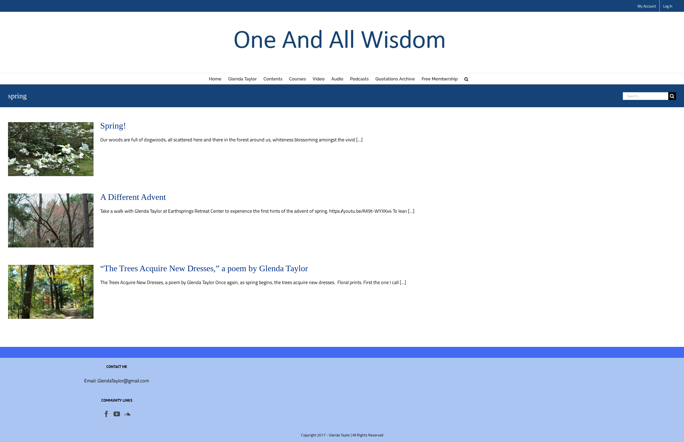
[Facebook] (106, 414)
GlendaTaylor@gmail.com (123, 380)
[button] (466, 78)
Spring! (113, 125)
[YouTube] (117, 414)
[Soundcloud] (127, 414)
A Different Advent (133, 197)
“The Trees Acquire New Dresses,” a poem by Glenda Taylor (204, 268)
